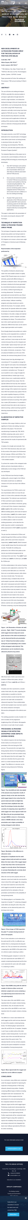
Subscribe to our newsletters (14, 1179)
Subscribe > (13, 1214)
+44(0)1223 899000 (15, 1173)
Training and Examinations (14, 1193)
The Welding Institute (14, 1191)
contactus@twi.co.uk (14, 1148)
